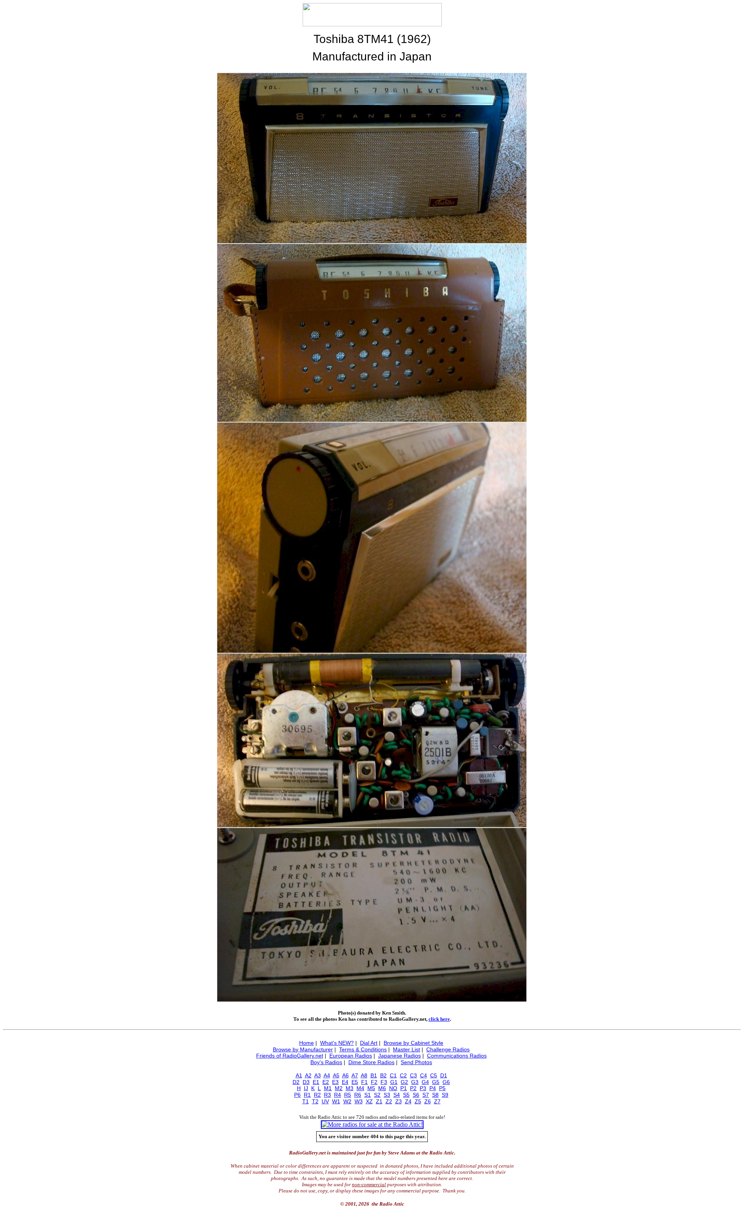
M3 (349, 1088)
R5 (347, 1095)
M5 (371, 1088)
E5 (354, 1082)
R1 (307, 1095)
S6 (416, 1095)
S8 (435, 1095)
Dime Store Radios (371, 1062)
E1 (316, 1082)
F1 (364, 1082)
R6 (357, 1095)
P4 (432, 1088)
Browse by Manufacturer (303, 1049)
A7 (354, 1075)
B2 (383, 1075)
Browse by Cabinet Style (413, 1043)
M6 (382, 1088)
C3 (413, 1075)
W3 (359, 1101)
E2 (325, 1082)
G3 (414, 1082)
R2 (317, 1095)
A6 (345, 1075)
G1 (394, 1082)
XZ (369, 1101)
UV (325, 1101)
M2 (339, 1088)
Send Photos (416, 1062)
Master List (406, 1049)
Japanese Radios (399, 1056)
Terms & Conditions (363, 1049)
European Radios (350, 1056)
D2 (296, 1082)
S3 (387, 1095)
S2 (377, 1095)
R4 (337, 1095)
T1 (305, 1101)
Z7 (437, 1101)
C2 (403, 1075)
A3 (317, 1075)
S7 (425, 1095)
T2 (315, 1101)
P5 (442, 1088)
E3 (335, 1082)
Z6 (427, 1101)
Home (306, 1043)
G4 (425, 1082)
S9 (445, 1095)
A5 (336, 1075)
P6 (297, 1095)
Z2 (389, 1101)
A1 (299, 1075)
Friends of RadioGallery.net (289, 1056)
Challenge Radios (448, 1049)
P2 (413, 1088)
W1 (336, 1101)
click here (439, 1019)
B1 (373, 1075)
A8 (364, 1075)
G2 (404, 1082)
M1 (328, 1088)
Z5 (418, 1101)
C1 (393, 1075)
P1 (403, 1088)
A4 (327, 1075)
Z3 (398, 1101)
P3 (423, 1088)
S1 (367, 1095)
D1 (443, 1075)
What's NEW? (337, 1043)
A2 (308, 1075)
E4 (345, 1082)
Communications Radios (457, 1056)
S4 (396, 1095)
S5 (406, 1095)
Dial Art (368, 1043)
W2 (347, 1101)
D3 (306, 1082)
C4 (423, 1075)
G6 (446, 1082)
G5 (435, 1082)
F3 (384, 1082)
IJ (306, 1088)
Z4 (408, 1101)
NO (393, 1088)
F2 (374, 1082)
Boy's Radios (326, 1062)
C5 (433, 1075)
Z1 (379, 1101)
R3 (327, 1095)
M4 (360, 1088)
